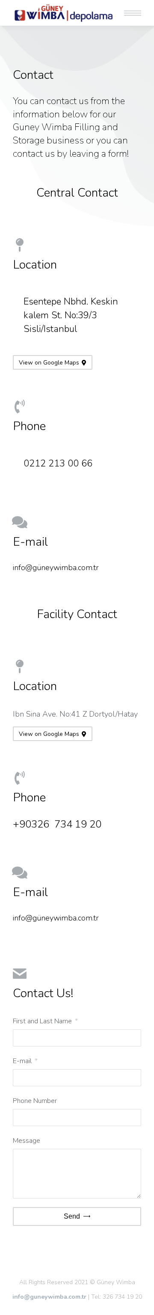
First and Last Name (43, 1021)
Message (26, 1140)
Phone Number (35, 1101)
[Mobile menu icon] (132, 13)
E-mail (23, 1061)
